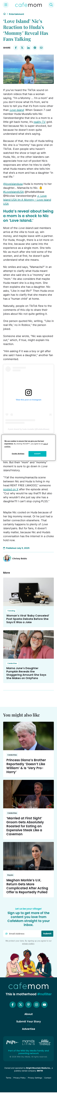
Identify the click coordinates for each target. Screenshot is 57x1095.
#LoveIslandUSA (13, 191)
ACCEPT (37, 454)
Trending (11, 611)
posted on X (10, 489)
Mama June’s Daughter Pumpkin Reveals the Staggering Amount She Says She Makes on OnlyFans (26, 673)
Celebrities (12, 663)
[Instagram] (36, 1004)
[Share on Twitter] (22, 47)
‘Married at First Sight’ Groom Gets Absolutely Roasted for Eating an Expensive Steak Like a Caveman (25, 826)
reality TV (40, 121)
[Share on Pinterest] (35, 47)
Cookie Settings (18, 454)
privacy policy (28, 943)
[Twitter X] (20, 1004)
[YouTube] (44, 1004)
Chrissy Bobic (19, 558)
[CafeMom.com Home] (28, 5)
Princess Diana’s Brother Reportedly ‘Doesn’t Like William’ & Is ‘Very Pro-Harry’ (26, 766)
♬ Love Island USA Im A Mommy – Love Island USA (27, 199)
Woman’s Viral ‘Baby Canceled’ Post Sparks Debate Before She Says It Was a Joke (27, 619)
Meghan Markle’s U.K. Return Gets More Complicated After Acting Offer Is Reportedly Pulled (27, 886)
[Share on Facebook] (15, 47)
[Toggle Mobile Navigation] (6, 5)
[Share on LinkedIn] (28, 47)
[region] (28, 448)
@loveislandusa (13, 183)
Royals (10, 875)
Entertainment (16, 14)
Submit (47, 933)
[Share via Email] (41, 47)
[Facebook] (12, 1004)
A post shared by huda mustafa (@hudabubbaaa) (28, 429)
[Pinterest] (28, 1004)
